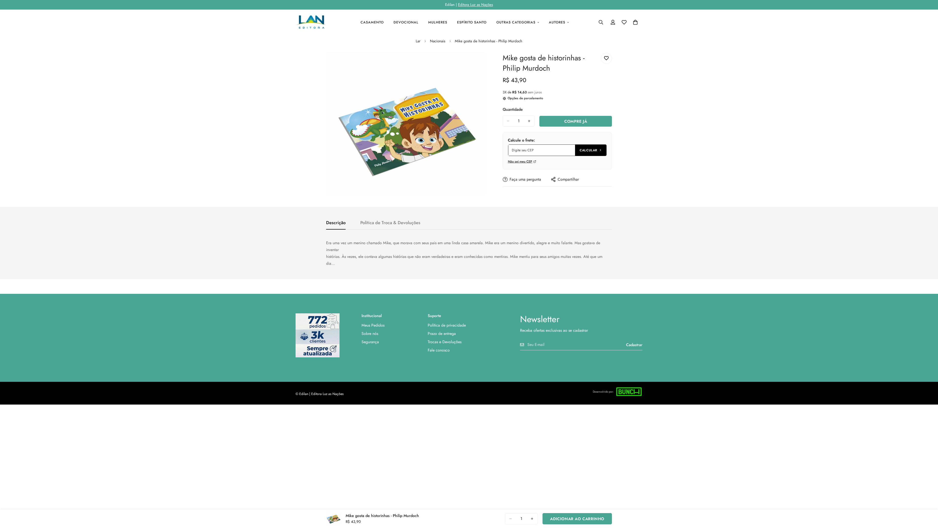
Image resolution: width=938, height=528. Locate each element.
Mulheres (437, 22)
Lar (418, 41)
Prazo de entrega (442, 333)
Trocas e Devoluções (444, 342)
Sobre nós (370, 333)
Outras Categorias (515, 22)
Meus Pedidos (373, 325)
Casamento (372, 22)
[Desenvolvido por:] (629, 391)
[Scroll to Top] (928, 501)
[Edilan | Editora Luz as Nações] (313, 22)
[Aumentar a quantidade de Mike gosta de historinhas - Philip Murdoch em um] (529, 121)
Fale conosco (439, 350)
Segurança (370, 342)
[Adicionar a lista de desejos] (606, 58)
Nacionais (437, 41)
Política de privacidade (447, 325)
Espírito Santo (472, 22)
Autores (557, 22)
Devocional (406, 22)
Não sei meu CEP (520, 161)
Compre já (575, 121)
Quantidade (513, 109)
